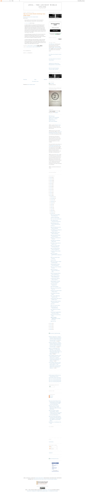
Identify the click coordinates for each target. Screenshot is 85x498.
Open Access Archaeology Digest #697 (55, 378)
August (52, 202)
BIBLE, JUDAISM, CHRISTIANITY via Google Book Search (55, 318)
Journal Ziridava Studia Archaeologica (55, 377)
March (52, 210)
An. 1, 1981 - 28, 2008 (27, 23)
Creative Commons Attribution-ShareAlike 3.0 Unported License (42, 491)
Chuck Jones (30, 45)
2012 (51, 324)
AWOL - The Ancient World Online (42, 6)
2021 (51, 184)
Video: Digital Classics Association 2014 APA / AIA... (56, 221)
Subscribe (55, 30)
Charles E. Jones (58, 124)
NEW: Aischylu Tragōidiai (53, 121)
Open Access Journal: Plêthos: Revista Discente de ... (55, 215)
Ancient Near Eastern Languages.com (54, 284)
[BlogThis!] (38, 45)
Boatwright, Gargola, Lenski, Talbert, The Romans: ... (55, 233)
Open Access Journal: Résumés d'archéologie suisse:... (55, 236)
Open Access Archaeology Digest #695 (55, 381)
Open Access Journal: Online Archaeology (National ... (55, 246)
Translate (56, 112)
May (52, 207)
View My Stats (51, 441)
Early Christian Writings (54, 286)
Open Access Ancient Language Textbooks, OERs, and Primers (54, 68)
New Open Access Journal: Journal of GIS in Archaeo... (56, 291)
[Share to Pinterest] (41, 45)
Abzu (58, 154)
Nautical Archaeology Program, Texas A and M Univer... (56, 274)
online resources (39, 477)
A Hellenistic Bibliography (55, 217)
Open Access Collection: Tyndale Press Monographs (56, 262)
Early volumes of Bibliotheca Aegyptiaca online (55, 296)
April (52, 208)
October (52, 199)
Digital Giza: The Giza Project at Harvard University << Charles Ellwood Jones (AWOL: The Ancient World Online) (55, 407)
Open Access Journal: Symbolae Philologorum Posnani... (56, 302)
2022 (51, 183)
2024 (51, 180)
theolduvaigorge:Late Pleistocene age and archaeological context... (55, 376)
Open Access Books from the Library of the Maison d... (55, 249)
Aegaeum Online (53, 260)
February (52, 211)
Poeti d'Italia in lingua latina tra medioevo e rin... (56, 243)
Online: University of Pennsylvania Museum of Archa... (55, 270)
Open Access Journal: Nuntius (55, 305)
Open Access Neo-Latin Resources (56, 218)
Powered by (52, 34)
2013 (51, 323)
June (52, 205)
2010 (51, 327)
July (52, 204)
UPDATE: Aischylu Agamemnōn (54, 117)
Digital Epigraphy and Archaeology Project (54, 307)
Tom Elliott (51, 397)
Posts (51, 446)
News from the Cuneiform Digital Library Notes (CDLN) (56, 313)
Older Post (45, 79)
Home (35, 79)
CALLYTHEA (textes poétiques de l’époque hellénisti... (56, 230)
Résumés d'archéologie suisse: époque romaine (30, 16)
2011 (51, 326)
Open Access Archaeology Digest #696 (55, 380)
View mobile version (35, 81)
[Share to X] (39, 45)
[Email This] (37, 45)
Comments (52, 448)
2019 (51, 187)
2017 (51, 190)
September (52, 201)
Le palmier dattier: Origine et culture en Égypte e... (55, 279)
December (52, 196)
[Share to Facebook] (40, 45)
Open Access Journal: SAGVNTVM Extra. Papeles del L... (56, 254)
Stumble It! (51, 452)
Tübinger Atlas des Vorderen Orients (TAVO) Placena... (55, 276)
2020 (51, 186)
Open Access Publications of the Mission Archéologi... (56, 228)
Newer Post (25, 79)
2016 (51, 192)
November (52, 198)
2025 (51, 178)
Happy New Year (53, 321)
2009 (51, 329)
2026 (51, 177)
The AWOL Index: (52, 44)
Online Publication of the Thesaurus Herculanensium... (56, 224)
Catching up (53, 225)
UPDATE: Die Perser (52, 119)
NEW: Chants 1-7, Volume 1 (53, 118)
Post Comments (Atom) (31, 84)
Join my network (55, 470)
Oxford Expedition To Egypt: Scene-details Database (55, 265)
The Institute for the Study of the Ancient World (45, 479)
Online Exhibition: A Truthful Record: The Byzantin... (55, 282)
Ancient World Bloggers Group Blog (55, 132)
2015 (51, 193)
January (52, 213)
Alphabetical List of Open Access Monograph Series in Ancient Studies (55, 64)
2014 (51, 195)
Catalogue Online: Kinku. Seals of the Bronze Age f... (56, 299)
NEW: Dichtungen (52, 116)
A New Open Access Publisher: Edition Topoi (55, 241)
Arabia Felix (53, 303)
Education (53, 467)
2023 (51, 181)
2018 (51, 189)
